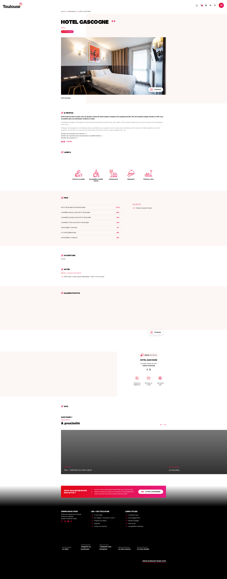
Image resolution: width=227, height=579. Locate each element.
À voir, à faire (98, 515)
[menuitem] (197, 5)
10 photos (157, 89)
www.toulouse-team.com (154, 561)
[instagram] (150, 369)
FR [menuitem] (197, 5)
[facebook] (147, 369)
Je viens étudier (143, 549)
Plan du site (132, 523)
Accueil (63, 11)
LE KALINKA (174, 470)
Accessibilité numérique (135, 526)
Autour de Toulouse (100, 526)
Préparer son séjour (100, 520)
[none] (197, 5)
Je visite (65, 549)
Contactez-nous (133, 515)
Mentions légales (133, 520)
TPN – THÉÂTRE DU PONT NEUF (78, 470)
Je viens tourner (124, 549)
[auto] (210, 5)
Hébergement (72, 11)
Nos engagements (134, 518)
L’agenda (97, 523)
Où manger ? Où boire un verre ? (104, 518)
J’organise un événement (86, 548)
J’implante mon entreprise (105, 548)
